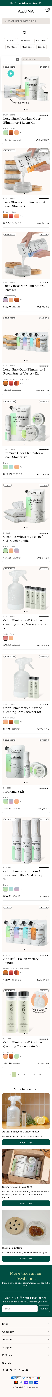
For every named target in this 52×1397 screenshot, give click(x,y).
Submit (44, 1308)
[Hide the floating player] (17, 59)
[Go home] (26, 11)
